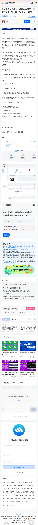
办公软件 (30, 485)
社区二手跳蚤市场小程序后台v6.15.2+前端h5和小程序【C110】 (28, 329)
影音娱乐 (26, 488)
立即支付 (21, 229)
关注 (27, 21)
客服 (17, 488)
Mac (8, 482)
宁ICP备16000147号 (19, 518)
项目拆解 (12, 505)
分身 (25, 485)
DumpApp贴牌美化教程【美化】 (13, 288)
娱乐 (9, 488)
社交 (12, 498)
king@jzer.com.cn (15, 254)
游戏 (26, 495)
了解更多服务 (19, 472)
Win (23, 482)
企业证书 (5, 485)
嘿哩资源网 (19, 516)
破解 (8, 498)
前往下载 (33, 16)
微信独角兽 (19, 492)
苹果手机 (5, 502)
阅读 (23, 502)
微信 (32, 488)
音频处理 (5, 505)
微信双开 (5, 492)
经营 (29, 498)
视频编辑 (18, 502)
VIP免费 (18, 482)
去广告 (5, 488)
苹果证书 (12, 502)
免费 (15, 485)
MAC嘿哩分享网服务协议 (9, 262)
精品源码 (24, 498)
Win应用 (27, 482)
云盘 (32, 482)
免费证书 (20, 485)
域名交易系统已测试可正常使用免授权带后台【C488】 (9, 374)
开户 (21, 488)
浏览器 (21, 495)
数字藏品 (25, 492)
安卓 (13, 488)
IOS (4, 482)
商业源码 (5, 16)
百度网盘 (6, 235)
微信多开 (12, 492)
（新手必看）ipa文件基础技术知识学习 (15, 285)
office (12, 482)
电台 (4, 498)
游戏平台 (31, 495)
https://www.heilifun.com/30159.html (19, 249)
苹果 (33, 498)
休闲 (11, 485)
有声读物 (32, 492)
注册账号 (16, 495)
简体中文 (17, 498)
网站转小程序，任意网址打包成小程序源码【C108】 (9, 329)
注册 (11, 495)
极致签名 (5, 495)
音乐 (27, 502)
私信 (34, 21)
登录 (19, 401)
